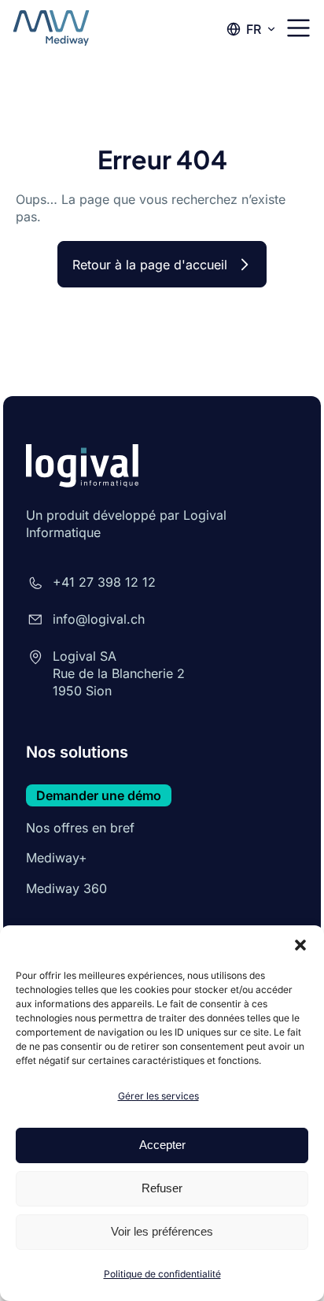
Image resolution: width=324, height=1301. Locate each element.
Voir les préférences (162, 1231)
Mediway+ (56, 857)
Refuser (162, 1188)
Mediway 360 (66, 888)
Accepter (162, 1144)
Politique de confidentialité (162, 1274)
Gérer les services (158, 1096)
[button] (300, 945)
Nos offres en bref (80, 828)
